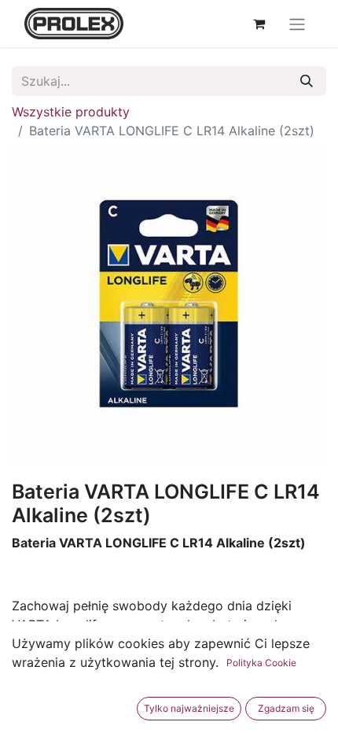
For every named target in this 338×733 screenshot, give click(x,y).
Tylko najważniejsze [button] (189, 708)
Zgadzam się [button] (286, 708)
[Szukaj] (306, 81)
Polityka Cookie (261, 663)
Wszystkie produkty (71, 112)
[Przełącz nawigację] (297, 23)
